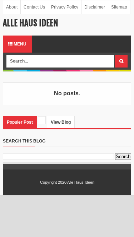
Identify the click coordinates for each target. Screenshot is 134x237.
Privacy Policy (64, 7)
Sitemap (119, 7)
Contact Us (34, 7)
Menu (19, 44)
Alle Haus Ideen (80, 182)
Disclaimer (94, 7)
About (12, 7)
